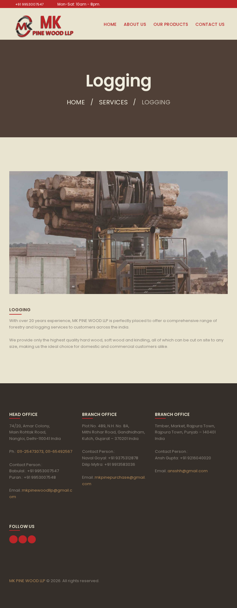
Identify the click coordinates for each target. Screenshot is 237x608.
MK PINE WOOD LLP (27, 581)
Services (113, 102)
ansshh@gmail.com (188, 471)
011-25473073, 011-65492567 (44, 451)
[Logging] (118, 232)
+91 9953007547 (29, 4)
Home (76, 102)
